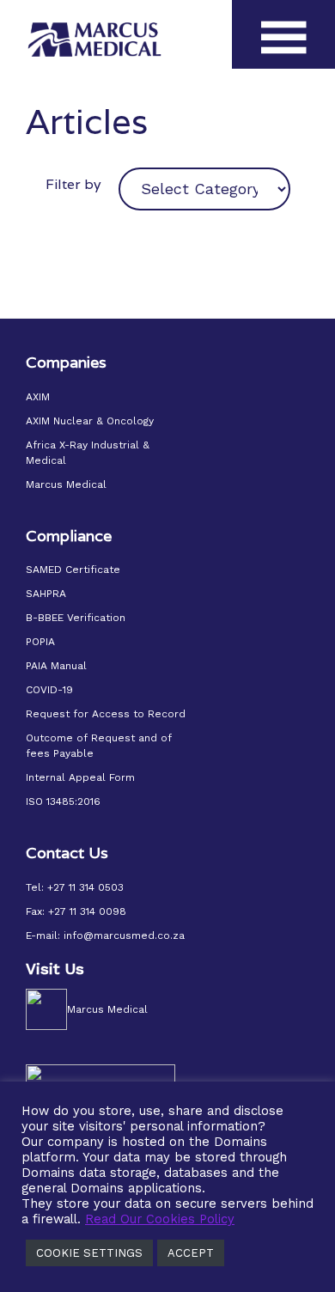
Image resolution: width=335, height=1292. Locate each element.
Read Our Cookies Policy (159, 1219)
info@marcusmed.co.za (124, 935)
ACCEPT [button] (191, 1252)
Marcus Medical (66, 484)
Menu (283, 50)
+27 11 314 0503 (85, 887)
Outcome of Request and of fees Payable (99, 745)
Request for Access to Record (106, 714)
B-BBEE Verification (75, 618)
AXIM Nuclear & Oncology (90, 421)
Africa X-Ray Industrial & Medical (87, 452)
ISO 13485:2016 (63, 801)
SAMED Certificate (73, 570)
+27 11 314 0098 (87, 911)
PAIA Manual (56, 666)
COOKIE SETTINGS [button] (89, 1252)
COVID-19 (49, 690)
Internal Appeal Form (80, 777)
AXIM (38, 397)
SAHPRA (46, 594)
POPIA (40, 642)
